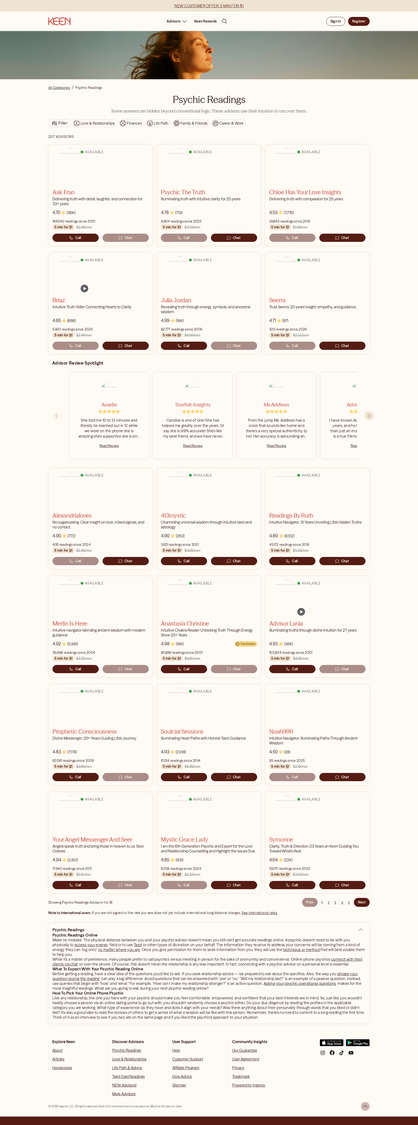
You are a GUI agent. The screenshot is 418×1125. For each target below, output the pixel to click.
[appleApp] (331, 1044)
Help (176, 1050)
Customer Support (187, 1059)
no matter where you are (119, 949)
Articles (58, 1059)
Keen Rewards (205, 21)
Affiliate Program (185, 1067)
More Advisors (123, 1093)
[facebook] (332, 1054)
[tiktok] (341, 1054)
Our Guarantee (244, 1050)
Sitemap (179, 1085)
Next (362, 902)
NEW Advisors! (124, 1085)
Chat (128, 238)
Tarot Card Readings (128, 1076)
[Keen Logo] (59, 21)
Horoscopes (62, 1067)
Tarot (138, 944)
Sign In (335, 21)
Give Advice (182, 1076)
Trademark (241, 1076)
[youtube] (351, 1054)
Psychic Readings (126, 1050)
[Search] (224, 21)
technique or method (301, 949)
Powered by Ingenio (248, 1085)
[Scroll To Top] (365, 1106)
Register (359, 21)
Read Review (109, 446)
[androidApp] (358, 1044)
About (57, 1050)
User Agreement (245, 1059)
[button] (361, 930)
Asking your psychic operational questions (300, 983)
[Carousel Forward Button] (369, 415)
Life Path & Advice (127, 1067)
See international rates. (260, 913)
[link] (84, 288)
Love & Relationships (129, 1059)
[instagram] (323, 1054)
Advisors (173, 21)
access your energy (91, 944)
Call (78, 238)
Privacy (238, 1067)
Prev (310, 902)
